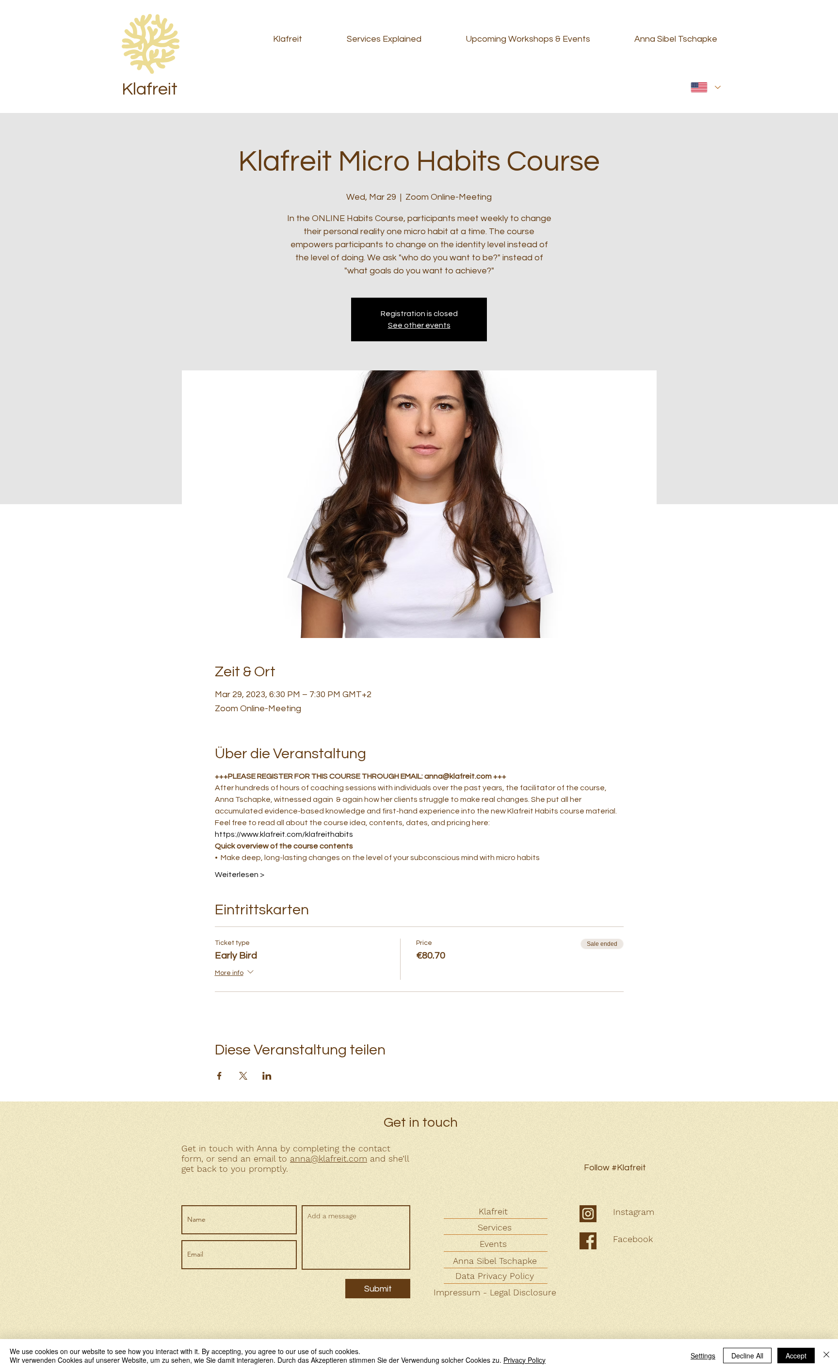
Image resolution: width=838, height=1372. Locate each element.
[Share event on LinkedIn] (267, 1076)
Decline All (747, 1355)
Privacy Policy (524, 1360)
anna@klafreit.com (328, 1158)
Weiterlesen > (239, 874)
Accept (796, 1355)
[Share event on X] (243, 1076)
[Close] (826, 1355)
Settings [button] (703, 1355)
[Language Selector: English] (705, 87)
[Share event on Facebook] (219, 1076)
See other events (419, 325)
